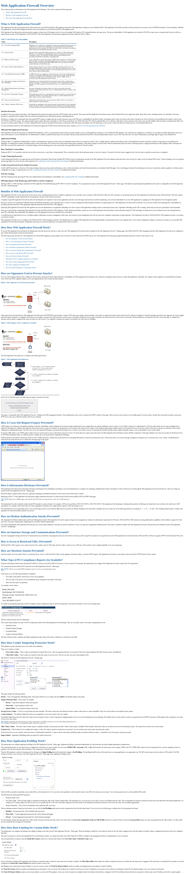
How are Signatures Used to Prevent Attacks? (19, 239)
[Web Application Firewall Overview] (105, 126)
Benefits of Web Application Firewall (17, 15)
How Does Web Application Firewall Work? (19, 18)
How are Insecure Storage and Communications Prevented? (23, 250)
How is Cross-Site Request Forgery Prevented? (20, 241)
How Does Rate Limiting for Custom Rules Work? (21, 268)
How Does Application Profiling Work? (17, 265)
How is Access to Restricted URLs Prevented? (19, 253)
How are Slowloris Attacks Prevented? (17, 256)
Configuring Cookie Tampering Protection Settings (53, 161)
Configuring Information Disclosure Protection (46, 170)
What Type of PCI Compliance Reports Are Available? (22, 259)
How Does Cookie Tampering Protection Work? (20, 262)
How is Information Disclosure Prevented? (18, 244)
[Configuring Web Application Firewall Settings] (60, 170)
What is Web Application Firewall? (16, 12)
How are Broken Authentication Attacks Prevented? (21, 247)
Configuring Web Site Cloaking (73, 177)
